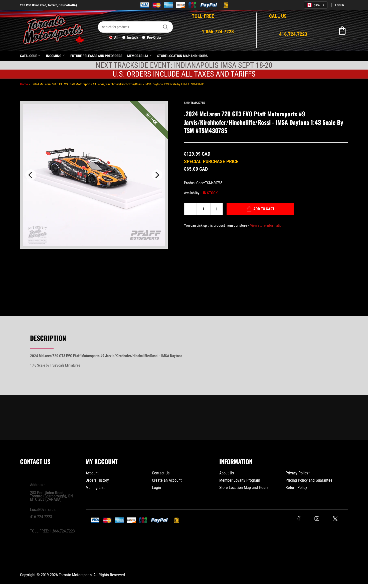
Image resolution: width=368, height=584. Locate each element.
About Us (226, 473)
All (116, 37)
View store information (266, 225)
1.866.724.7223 (62, 531)
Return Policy (296, 487)
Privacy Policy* (298, 473)
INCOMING (53, 56)
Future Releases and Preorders (96, 56)
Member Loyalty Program (239, 480)
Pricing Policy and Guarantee (309, 480)
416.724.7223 (41, 516)
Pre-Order (154, 37)
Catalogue (28, 56)
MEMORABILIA (137, 56)
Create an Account (167, 480)
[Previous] (30, 174)
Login (156, 487)
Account (92, 473)
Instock (132, 37)
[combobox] (135, 27)
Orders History (97, 480)
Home (24, 84)
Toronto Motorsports (75, 574)
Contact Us (160, 473)
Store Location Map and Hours (182, 56)
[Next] (156, 174)
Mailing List (95, 487)
